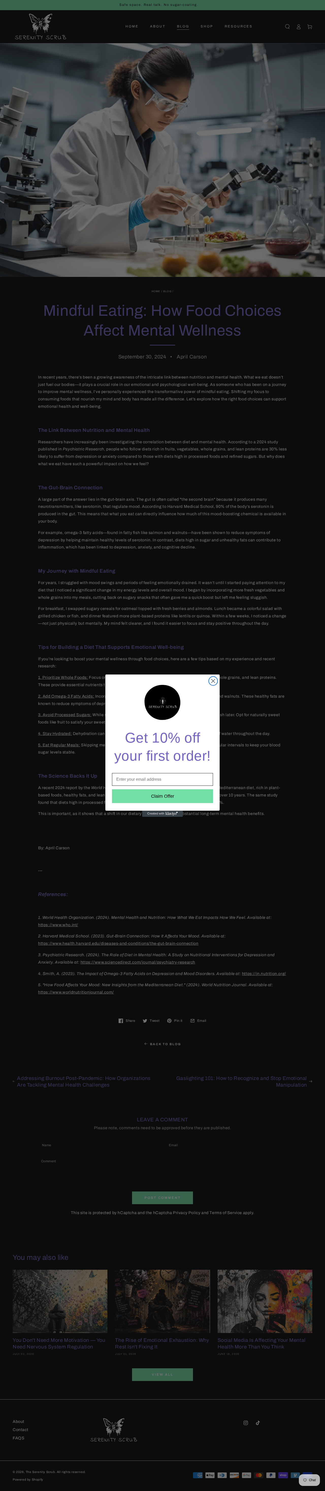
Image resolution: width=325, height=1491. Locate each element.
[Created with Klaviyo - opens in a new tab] (162, 814)
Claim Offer (162, 796)
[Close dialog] (213, 681)
